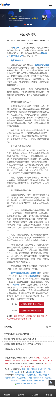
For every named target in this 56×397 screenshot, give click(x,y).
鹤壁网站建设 (19, 316)
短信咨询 (21, 395)
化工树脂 (42, 361)
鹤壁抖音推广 (42, 316)
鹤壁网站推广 (20, 375)
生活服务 (34, 361)
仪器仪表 (46, 358)
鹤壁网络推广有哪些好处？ (14, 349)
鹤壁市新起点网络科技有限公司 (19, 318)
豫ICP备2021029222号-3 (36, 372)
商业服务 (7, 361)
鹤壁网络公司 (44, 375)
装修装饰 (25, 361)
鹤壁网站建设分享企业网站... (32, 304)
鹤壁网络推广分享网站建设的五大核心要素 (20, 339)
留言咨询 (35, 395)
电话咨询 (7, 395)
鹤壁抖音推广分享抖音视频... (32, 310)
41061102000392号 (28, 383)
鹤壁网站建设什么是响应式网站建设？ (18, 334)
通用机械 (16, 361)
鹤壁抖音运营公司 (36, 378)
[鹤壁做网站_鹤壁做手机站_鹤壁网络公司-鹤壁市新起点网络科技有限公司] (5, 4)
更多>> (48, 327)
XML (17, 372)
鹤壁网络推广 (31, 316)
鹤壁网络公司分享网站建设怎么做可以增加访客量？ (23, 344)
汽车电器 (37, 358)
